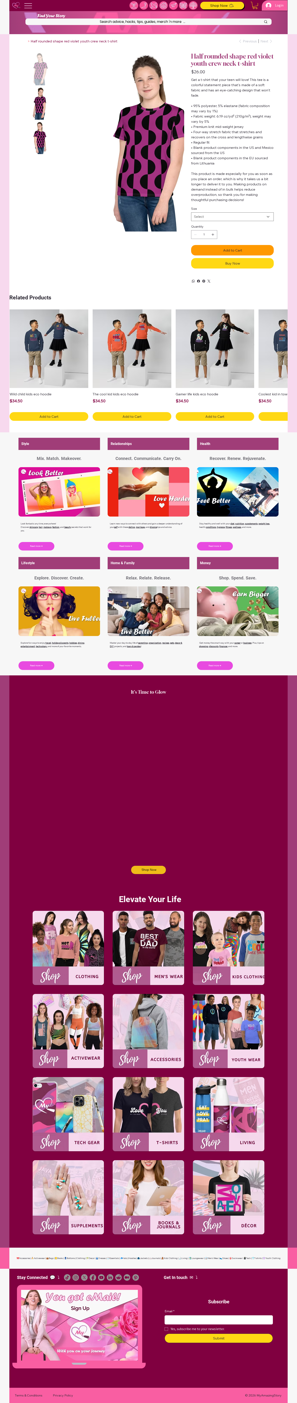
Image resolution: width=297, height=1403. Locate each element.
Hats (125, 1258)
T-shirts (258, 1258)
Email (169, 1311)
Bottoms (71, 1258)
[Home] (25, 41)
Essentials (114, 1258)
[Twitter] (209, 281)
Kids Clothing (170, 1258)
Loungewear (198, 1258)
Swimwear (237, 1258)
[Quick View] (49, 348)
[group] (148, 365)
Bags (51, 1258)
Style (25, 444)
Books (60, 1258)
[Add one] (213, 234)
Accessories (24, 1258)
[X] (84, 1277)
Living (184, 1258)
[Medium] (127, 1277)
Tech (248, 1258)
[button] (255, 5)
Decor (92, 1258)
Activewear (39, 1258)
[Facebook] (198, 281)
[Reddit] (118, 1277)
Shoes (225, 1258)
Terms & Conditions (28, 1395)
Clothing (80, 1258)
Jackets (144, 1258)
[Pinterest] (204, 281)
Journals (155, 1258)
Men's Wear (213, 1258)
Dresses (102, 1258)
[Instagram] (75, 1277)
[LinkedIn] (110, 1277)
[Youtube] (101, 1277)
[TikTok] (67, 1277)
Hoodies (132, 1258)
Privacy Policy (63, 1395)
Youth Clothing (272, 1258)
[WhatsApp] (193, 281)
